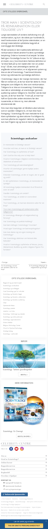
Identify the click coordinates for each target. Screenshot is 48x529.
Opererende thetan (9, 305)
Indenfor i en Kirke (9, 311)
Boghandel (5, 472)
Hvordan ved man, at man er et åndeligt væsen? (22, 148)
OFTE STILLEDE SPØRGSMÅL (24, 278)
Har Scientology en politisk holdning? (18, 221)
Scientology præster (9, 308)
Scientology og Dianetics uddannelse (14, 297)
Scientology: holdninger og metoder (14, 314)
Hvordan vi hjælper (9, 476)
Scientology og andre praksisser (12, 317)
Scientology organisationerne (12, 320)
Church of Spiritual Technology (12, 328)
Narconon (4, 510)
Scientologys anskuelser (11, 285)
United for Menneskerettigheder (11, 513)
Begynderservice (8, 466)
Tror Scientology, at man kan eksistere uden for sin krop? (9, 267)
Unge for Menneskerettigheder (33, 513)
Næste (43, 262)
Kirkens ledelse (7, 322)
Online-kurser (6, 462)
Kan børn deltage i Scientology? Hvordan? (20, 225)
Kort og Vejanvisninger (13, 489)
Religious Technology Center (11, 325)
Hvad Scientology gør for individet (13, 291)
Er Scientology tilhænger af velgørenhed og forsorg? (38, 267)
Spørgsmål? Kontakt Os (13, 483)
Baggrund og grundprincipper (12, 283)
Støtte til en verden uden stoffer (19, 510)
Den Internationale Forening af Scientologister (16, 507)
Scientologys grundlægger (11, 288)
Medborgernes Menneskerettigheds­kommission (16, 515)
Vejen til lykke (36, 507)
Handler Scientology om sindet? (16, 193)
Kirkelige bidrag (8, 331)
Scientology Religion (7, 501)
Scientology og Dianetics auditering (14, 300)
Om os (3, 456)
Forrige (4, 262)
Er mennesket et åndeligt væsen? (16, 144)
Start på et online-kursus (34, 501)
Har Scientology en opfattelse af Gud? (18, 152)
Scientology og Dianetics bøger (12, 294)
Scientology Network (26, 499)
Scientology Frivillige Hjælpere (10, 504)
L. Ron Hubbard (6, 499)
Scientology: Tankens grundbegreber (17, 369)
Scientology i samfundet (10, 334)
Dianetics (15, 499)
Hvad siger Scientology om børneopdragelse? (21, 228)
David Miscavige (20, 501)
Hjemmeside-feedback (13, 486)
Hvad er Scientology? (10, 459)
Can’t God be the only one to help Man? (19, 155)
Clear (4, 303)
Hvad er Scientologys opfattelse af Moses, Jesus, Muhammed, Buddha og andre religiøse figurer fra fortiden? (23, 247)
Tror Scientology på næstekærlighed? (18, 165)
